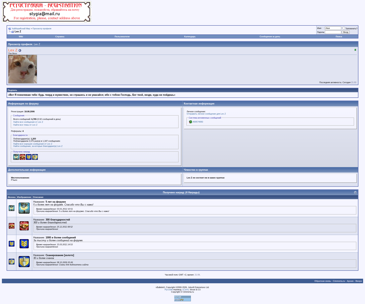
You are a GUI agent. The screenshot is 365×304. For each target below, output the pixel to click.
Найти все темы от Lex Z (25, 125)
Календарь (190, 36)
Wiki (21, 36)
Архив (350, 281)
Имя (319, 28)
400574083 (198, 122)
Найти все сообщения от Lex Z (28, 122)
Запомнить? (351, 28)
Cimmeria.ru (339, 281)
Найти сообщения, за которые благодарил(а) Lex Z (38, 146)
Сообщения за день (270, 36)
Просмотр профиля (42, 28)
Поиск (339, 36)
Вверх (358, 281)
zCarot (185, 289)
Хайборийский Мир (21, 28)
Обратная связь (322, 281)
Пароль (320, 32)
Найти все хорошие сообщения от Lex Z (32, 144)
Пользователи (122, 36)
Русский (169, 289)
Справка (59, 36)
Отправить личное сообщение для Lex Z (206, 114)
